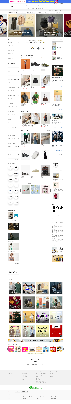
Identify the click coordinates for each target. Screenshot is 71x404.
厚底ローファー (41, 12)
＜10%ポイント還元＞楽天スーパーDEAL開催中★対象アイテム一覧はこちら (58, 190)
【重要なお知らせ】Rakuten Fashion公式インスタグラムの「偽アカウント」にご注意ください (57, 240)
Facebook (51, 375)
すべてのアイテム (10, 58)
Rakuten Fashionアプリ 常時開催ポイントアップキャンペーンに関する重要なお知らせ (57, 231)
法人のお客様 (38, 379)
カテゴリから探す (10, 53)
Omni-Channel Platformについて (41, 382)
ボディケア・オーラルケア (12, 127)
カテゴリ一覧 (17, 159)
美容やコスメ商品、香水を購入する (28, 396)
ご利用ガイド (38, 376)
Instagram (51, 376)
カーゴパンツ (47, 12)
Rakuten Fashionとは (39, 375)
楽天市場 (61, 3)
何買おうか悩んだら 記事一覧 (58, 127)
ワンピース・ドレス (11, 74)
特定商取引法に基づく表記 (40, 381)
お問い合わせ (38, 378)
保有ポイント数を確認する (55, 396)
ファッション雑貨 (10, 92)
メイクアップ (10, 122)
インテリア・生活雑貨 (11, 143)
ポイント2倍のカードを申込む (41, 396)
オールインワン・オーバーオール (13, 79)
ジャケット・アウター (11, 68)
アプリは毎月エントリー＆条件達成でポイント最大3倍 (54, 10)
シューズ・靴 (10, 84)
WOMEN (10, 10)
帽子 (8, 100)
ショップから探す (10, 47)
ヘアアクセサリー (10, 103)
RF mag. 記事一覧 (60, 109)
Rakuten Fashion (16, 5)
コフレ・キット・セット (11, 138)
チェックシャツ (52, 12)
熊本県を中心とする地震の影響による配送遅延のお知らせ (35, 8)
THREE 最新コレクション (31, 12)
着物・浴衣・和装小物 (11, 114)
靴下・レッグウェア (11, 90)
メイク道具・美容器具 (11, 135)
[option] (21, 25)
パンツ (9, 71)
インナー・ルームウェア (11, 87)
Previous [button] (8, 25)
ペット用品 (9, 154)
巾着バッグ (58, 12)
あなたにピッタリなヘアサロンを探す (13, 396)
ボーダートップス (23, 12)
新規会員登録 (52, 373)
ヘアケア (9, 130)
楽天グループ (56, 3)
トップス (9, 66)
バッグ (9, 82)
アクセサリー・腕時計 (11, 95)
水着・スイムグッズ (11, 111)
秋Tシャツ (17, 12)
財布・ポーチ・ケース (11, 98)
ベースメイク (10, 119)
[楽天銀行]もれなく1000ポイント (48, 3)
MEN (14, 10)
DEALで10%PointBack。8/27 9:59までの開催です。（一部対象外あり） (58, 170)
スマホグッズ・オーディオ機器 (12, 146)
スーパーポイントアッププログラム (41, 373)
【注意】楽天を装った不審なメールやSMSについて (35, 353)
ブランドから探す (10, 45)
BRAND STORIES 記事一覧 (59, 150)
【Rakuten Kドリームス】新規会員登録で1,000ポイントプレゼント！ (25, 394)
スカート (9, 76)
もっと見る (17, 263)
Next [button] (63, 25)
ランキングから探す (11, 50)
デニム (37, 12)
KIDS (17, 10)
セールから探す (10, 42)
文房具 (9, 151)
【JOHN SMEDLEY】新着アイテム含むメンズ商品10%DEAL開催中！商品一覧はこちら (58, 200)
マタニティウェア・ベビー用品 (12, 106)
